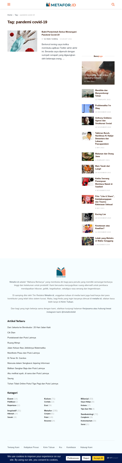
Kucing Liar (100, 214)
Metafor (48, 410)
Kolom (47, 399)
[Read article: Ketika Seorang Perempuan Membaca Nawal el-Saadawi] (88, 181)
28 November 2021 (103, 172)
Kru (60, 447)
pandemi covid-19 (27, 15)
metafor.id (97, 298)
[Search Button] (113, 4)
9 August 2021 (66, 39)
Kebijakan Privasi (31, 447)
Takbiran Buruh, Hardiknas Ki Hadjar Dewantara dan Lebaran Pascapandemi (104, 138)
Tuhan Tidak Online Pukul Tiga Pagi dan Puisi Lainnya (32, 383)
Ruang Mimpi (13, 343)
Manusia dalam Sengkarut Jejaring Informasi (28, 363)
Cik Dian (11, 332)
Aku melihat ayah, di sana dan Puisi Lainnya (28, 373)
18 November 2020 (103, 218)
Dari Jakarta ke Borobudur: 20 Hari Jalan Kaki (29, 327)
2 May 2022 (99, 147)
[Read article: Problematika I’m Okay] (88, 108)
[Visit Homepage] (61, 5)
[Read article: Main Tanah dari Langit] (88, 169)
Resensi (47, 421)
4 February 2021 (102, 160)
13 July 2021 (89, 81)
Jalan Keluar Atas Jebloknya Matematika (26, 348)
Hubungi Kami (86, 447)
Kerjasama (88, 308)
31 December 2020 (103, 232)
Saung (10, 378)
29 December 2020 (103, 112)
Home (9, 15)
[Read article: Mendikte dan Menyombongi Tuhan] (88, 93)
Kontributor (71, 447)
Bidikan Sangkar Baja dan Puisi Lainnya (26, 368)
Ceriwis (47, 402)
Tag (16, 15)
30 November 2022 (103, 127)
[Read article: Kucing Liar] (88, 217)
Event (10, 399)
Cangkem (85, 417)
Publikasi (11, 402)
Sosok (10, 417)
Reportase (11, 405)
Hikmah (10, 414)
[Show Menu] (8, 4)
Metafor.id (14, 282)
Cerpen (47, 414)
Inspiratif (12, 410)
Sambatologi (87, 414)
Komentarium (86, 421)
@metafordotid (69, 312)
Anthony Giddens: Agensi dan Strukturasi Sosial (103, 120)
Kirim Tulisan (67, 302)
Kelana (84, 405)
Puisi (46, 417)
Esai (46, 405)
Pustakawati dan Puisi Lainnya (21, 337)
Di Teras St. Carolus (16, 358)
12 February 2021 (103, 99)
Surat (83, 424)
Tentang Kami (13, 447)
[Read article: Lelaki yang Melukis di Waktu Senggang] (88, 241)
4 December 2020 (102, 244)
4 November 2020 (102, 190)
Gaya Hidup (86, 402)
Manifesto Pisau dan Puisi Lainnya (23, 353)
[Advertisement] (98, 33)
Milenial (85, 399)
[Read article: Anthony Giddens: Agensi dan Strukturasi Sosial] (88, 121)
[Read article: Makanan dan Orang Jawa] (88, 156)
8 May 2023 (99, 208)
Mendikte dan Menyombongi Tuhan (101, 93)
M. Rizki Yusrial (51, 39)
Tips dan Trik (86, 409)
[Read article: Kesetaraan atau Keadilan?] (88, 228)
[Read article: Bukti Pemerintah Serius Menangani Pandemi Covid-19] (22, 41)
